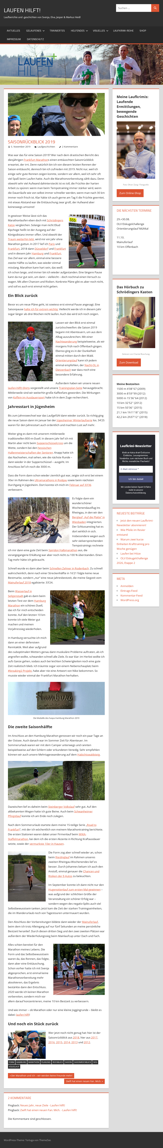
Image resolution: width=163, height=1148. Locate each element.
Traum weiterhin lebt (21, 239)
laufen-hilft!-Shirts (19, 388)
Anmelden (126, 586)
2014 (67, 1042)
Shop (143, 30)
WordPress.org (129, 600)
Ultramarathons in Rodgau (51, 480)
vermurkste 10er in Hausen (47, 844)
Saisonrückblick (82, 1062)
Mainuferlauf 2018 (19, 582)
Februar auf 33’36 (80, 485)
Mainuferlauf (90, 922)
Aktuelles (13, 30)
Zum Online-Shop (130, 193)
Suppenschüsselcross (50, 443)
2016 (51, 1042)
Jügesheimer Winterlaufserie (74, 420)
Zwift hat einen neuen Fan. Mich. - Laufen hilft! (48, 1110)
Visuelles (99, 30)
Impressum (14, 39)
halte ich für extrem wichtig (41, 309)
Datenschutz (35, 39)
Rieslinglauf (62, 857)
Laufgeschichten (46, 146)
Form (11, 1062)
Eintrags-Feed (128, 591)
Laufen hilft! (22, 10)
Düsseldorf (41, 248)
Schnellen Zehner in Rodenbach (69, 568)
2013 (74, 1042)
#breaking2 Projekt (20, 671)
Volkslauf (14, 1066)
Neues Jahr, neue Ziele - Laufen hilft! (42, 1105)
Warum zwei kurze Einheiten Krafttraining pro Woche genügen (133, 544)
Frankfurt (14, 248)
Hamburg (37, 253)
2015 (59, 1042)
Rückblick (58, 1062)
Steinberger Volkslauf (61, 806)
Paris (52, 244)
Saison (68, 1062)
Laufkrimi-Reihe (123, 30)
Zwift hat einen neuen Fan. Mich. (83, 1082)
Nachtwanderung (66, 341)
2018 (76, 1037)
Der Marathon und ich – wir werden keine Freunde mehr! (41, 1076)
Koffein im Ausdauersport (29, 397)
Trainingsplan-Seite (70, 388)
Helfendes (78, 30)
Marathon (33, 1062)
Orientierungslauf (66, 360)
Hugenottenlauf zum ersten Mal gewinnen (74, 889)
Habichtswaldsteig (88, 754)
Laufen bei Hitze (130, 553)
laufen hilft (22, 1015)
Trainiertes (57, 30)
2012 (87, 1042)
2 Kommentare (70, 146)
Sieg (95, 1062)
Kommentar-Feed (131, 595)
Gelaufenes (33, 30)
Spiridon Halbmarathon (63, 550)
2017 (94, 1037)
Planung (45, 1062)
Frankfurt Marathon (36, 160)
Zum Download (128, 362)
